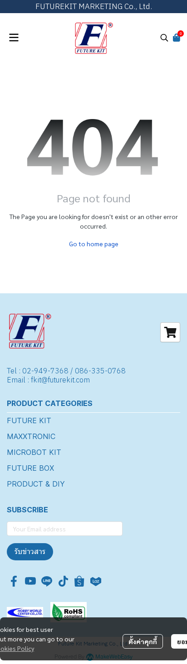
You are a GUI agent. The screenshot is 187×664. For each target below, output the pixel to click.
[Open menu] (14, 38)
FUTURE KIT (29, 420)
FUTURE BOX (30, 468)
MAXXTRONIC (31, 436)
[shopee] (79, 581)
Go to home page (93, 243)
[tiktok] (63, 581)
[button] (164, 37)
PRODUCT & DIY (36, 483)
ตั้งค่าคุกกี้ (142, 641)
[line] (46, 581)
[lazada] (96, 581)
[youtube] (30, 581)
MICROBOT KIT (34, 452)
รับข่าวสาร (30, 551)
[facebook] (14, 581)
